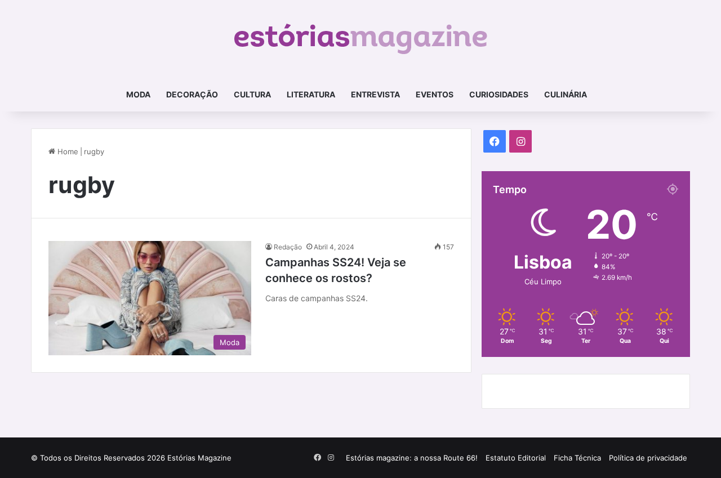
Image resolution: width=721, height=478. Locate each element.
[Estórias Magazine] (361, 39)
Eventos (434, 94)
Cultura (252, 94)
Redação (288, 247)
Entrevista (375, 94)
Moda (138, 94)
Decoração (192, 94)
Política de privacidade (648, 457)
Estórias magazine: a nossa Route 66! (412, 457)
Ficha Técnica (577, 457)
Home (66, 151)
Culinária (565, 94)
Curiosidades (498, 94)
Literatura (311, 94)
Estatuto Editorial (516, 457)
